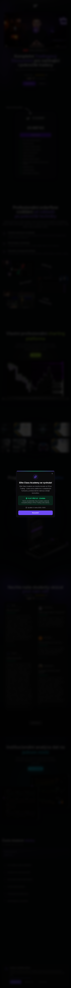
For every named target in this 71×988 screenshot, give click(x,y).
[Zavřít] (52, 473)
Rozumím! (35, 513)
